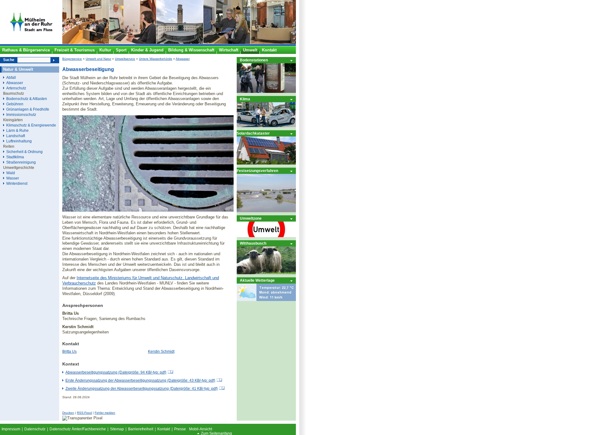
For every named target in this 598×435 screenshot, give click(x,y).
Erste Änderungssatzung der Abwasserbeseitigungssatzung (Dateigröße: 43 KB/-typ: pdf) (140, 380)
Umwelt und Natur (98, 58)
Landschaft (15, 136)
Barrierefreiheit (140, 429)
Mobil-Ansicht (200, 429)
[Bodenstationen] (266, 91)
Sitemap (117, 429)
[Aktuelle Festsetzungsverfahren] (266, 210)
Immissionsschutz (21, 114)
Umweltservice (125, 58)
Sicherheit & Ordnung (24, 152)
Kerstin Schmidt (161, 351)
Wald (10, 173)
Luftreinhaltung (19, 141)
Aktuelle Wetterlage (257, 280)
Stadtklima (15, 157)
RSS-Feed (84, 412)
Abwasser (183, 58)
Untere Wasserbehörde (155, 58)
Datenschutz (34, 429)
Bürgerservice (72, 58)
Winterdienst (16, 183)
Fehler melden (105, 412)
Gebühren (14, 104)
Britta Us (69, 351)
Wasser (12, 178)
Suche (8, 60)
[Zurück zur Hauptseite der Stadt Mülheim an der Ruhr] (31, 43)
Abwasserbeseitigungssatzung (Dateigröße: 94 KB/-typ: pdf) (115, 372)
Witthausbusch (253, 243)
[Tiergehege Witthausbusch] (266, 272)
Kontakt (163, 429)
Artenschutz (16, 88)
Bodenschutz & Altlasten (26, 99)
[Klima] (266, 125)
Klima (245, 99)
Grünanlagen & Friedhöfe (27, 109)
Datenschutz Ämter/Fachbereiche (78, 429)
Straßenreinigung (21, 162)
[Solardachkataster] (266, 163)
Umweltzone (251, 218)
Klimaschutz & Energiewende (31, 125)
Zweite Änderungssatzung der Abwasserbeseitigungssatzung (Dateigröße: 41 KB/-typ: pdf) (141, 388)
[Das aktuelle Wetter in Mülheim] (266, 299)
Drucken (68, 412)
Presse (180, 429)
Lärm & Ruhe (17, 130)
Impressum (11, 429)
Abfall (11, 77)
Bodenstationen (254, 60)
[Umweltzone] (266, 235)
